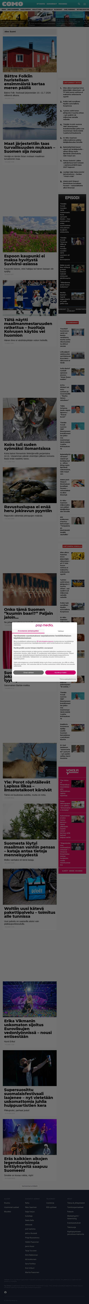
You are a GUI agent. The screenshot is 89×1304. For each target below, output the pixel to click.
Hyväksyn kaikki (60, 672)
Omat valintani (28, 672)
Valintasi (61, 631)
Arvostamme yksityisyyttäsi (28, 631)
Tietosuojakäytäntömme (68, 679)
